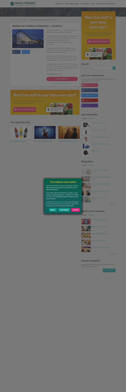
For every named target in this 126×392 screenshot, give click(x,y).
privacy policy (62, 202)
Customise (64, 210)
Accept (75, 210)
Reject (52, 210)
